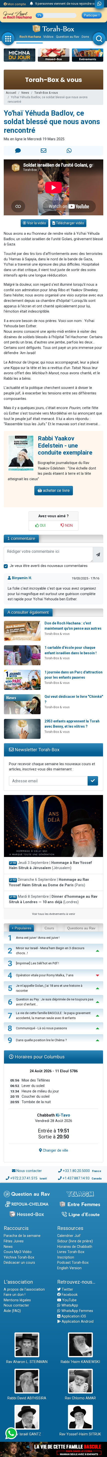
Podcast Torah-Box (73, 1263)
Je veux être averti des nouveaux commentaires (49, 566)
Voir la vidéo (36, 223)
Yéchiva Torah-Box (19, 1257)
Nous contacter (29, 1171)
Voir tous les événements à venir (53, 914)
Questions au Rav (81, 928)
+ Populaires (21, 928)
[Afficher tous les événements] (31, 3)
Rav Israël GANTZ (26, 1434)
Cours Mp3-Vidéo (18, 1252)
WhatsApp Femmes (76, 1311)
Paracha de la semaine (22, 1236)
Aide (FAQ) (12, 1311)
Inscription (65, 1257)
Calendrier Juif (69, 1236)
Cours (49, 928)
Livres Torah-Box (70, 1252)
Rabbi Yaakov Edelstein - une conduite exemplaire (65, 445)
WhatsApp (69, 1305)
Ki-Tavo (63, 1115)
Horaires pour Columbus (39, 1056)
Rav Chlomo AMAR (80, 1398)
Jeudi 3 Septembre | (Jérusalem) (50, 865)
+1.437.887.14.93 (76, 1178)
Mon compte (16, 4)
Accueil (11, 92)
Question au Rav (67, 37)
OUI (42, 525)
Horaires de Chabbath (74, 1247)
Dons (85, 37)
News (25, 92)
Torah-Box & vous (46, 92)
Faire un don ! (14, 1295)
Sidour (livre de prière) (75, 1241)
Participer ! (92, 15)
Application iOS (73, 1316)
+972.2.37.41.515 (23, 1178)
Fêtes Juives (14, 1241)
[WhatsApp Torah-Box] (99, 4)
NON (68, 525)
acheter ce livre (56, 490)
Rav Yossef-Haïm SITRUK (80, 1434)
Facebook (69, 1295)
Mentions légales (17, 1300)
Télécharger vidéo (69, 223)
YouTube (69, 1300)
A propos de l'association (24, 1289)
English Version (69, 1268)
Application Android (77, 1321)
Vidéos (48, 37)
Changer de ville (55, 1150)
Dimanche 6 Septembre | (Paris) (49, 882)
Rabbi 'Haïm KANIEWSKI (80, 1362)
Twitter (67, 1289)
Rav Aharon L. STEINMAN (27, 1362)
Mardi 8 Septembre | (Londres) (53, 899)
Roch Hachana (30, 37)
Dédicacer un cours (19, 1263)
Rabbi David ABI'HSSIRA (26, 1398)
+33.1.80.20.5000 (76, 1171)
